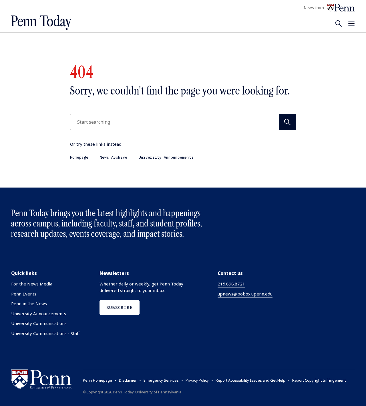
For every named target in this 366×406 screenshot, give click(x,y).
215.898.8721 (231, 284)
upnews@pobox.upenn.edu (245, 294)
